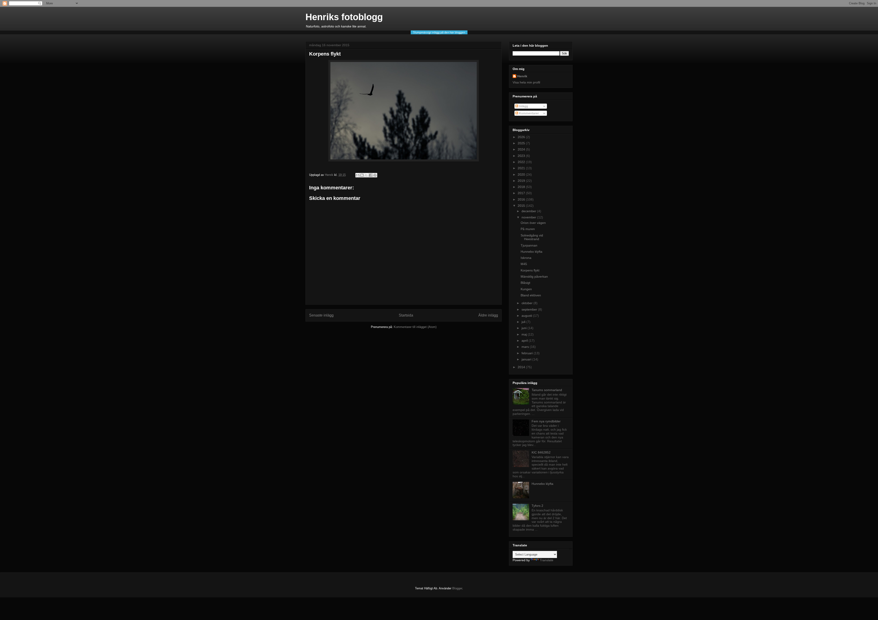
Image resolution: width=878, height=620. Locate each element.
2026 (522, 137)
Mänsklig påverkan (534, 276)
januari (527, 359)
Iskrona (526, 258)
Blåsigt (525, 283)
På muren (528, 229)
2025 (522, 143)
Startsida (406, 315)
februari (528, 353)
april (525, 340)
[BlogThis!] (362, 175)
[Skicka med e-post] (357, 175)
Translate (546, 560)
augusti (527, 315)
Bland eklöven (531, 295)
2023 (522, 156)
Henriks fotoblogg (344, 17)
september (530, 309)
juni (524, 328)
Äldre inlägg (488, 315)
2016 (522, 199)
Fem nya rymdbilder (546, 421)
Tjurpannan (529, 245)
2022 (522, 162)
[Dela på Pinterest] (375, 175)
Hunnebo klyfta (531, 251)
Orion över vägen (533, 223)
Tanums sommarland (547, 390)
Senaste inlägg (321, 315)
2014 (522, 367)
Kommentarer (528, 113)
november (529, 217)
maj (525, 334)
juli (524, 322)
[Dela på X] (366, 175)
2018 (522, 187)
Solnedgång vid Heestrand (532, 237)
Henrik (522, 76)
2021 (522, 168)
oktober (527, 303)
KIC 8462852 (541, 452)
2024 (522, 149)
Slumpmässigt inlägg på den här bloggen (439, 32)
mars (526, 347)
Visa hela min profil (526, 82)
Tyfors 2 (537, 505)
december (529, 211)
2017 (522, 193)
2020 (522, 174)
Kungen (526, 289)
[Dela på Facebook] (370, 175)
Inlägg (523, 106)
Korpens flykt (530, 270)
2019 (522, 181)
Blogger (457, 588)
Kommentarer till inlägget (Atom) (415, 327)
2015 (522, 205)
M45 (524, 264)
